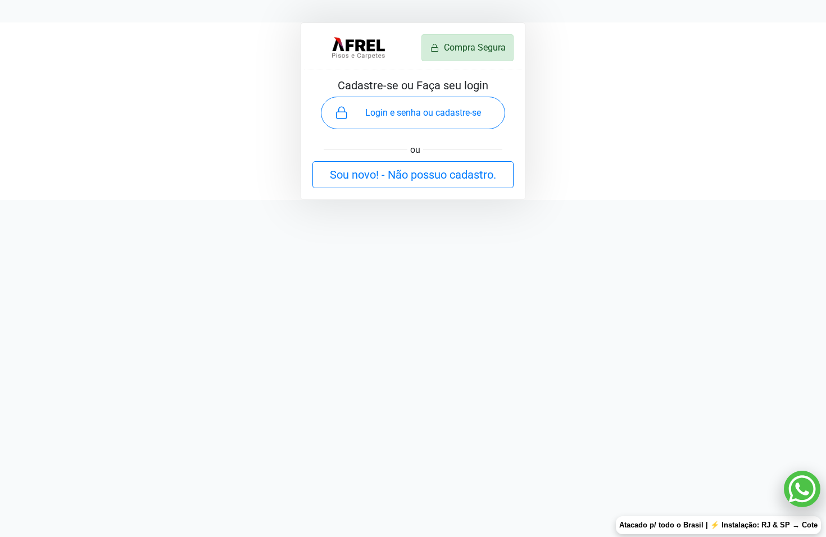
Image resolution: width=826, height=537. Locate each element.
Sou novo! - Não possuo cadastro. (413, 174)
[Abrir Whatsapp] (802, 489)
